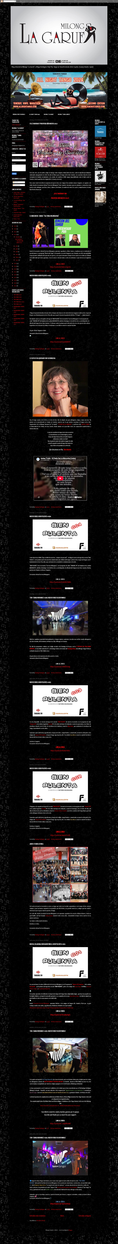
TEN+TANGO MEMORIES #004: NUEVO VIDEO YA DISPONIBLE (48, 1138)
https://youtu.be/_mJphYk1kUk (60, 1124)
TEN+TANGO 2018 (18, 304)
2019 (15, 266)
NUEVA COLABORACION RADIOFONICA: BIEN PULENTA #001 (47, 944)
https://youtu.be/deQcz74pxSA (60, 267)
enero (17, 260)
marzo (17, 254)
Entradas (16, 182)
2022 (15, 231)
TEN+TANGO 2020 (18, 297)
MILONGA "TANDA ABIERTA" (64, 114)
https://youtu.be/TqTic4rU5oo (60, 1204)
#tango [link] (48, 1008)
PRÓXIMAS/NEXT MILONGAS (19, 114)
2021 (15, 234)
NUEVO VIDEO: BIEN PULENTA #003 (40, 682)
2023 (15, 229)
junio (17, 249)
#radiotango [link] (70, 1008)
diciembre (18, 237)
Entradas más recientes (37, 1216)
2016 (15, 274)
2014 (15, 280)
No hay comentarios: (56, 206)
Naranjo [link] (50, 724)
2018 (15, 269)
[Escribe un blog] (67, 207)
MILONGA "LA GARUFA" (49, 114)
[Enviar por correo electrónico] (65, 207)
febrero (17, 257)
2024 (15, 226)
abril (17, 251)
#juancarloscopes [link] (41, 1008)
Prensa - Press (17, 219)
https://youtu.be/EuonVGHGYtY (60, 342)
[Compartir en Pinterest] (72, 207)
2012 (15, 285)
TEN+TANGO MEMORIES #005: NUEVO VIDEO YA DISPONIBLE (48, 1031)
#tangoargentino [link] (54, 1008)
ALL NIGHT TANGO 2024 (34, 114)
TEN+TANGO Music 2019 (19, 302)
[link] (87, 649)
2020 (15, 263)
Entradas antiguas (85, 1216)
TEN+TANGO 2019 (18, 299)
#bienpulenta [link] (33, 1008)
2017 (15, 272)
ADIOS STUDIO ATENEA (36, 844)
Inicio (62, 1216)
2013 (15, 283)
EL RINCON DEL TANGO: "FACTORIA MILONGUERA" (44, 216)
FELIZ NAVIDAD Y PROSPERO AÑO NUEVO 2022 (44, 124)
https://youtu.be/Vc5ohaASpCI (60, 1015)
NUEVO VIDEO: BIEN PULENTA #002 (40, 768)
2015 (15, 277)
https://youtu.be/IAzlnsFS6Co (60, 751)
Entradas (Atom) (41, 1220)
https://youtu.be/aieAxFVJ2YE (60, 835)
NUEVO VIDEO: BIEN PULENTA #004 (40, 516)
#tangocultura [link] (63, 1008)
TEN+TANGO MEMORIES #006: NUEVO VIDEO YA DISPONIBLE (48, 598)
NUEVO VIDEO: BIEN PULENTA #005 (40, 276)
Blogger (70, 1230)
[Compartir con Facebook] (70, 207)
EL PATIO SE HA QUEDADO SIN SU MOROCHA (42, 358)
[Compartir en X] (68, 207)
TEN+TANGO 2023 (18, 294)
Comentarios (17, 185)
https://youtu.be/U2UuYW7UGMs (60, 582)
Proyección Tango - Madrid (19, 212)
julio (17, 246)
